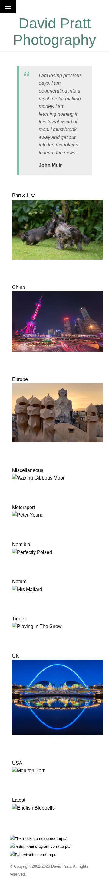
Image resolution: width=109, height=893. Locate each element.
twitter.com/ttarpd (41, 854)
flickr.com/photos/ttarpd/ (45, 838)
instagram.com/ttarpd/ (51, 846)
